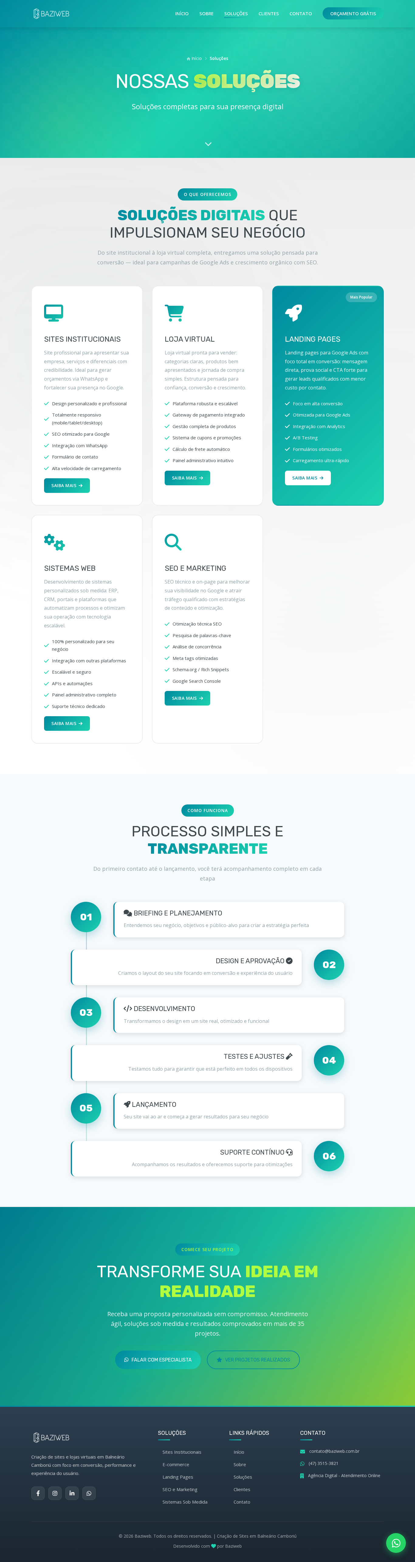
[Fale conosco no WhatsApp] (396, 1543)
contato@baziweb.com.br (334, 1451)
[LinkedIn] (72, 1493)
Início (182, 13)
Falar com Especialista (162, 1360)
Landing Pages (178, 1477)
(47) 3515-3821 (323, 1463)
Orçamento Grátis (353, 13)
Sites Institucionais (182, 1452)
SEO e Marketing (180, 1489)
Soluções (236, 13)
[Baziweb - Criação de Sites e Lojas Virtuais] (51, 13)
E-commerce (176, 1464)
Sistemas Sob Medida (185, 1502)
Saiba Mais (63, 485)
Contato (301, 13)
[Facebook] (38, 1493)
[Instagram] (55, 1493)
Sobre (206, 13)
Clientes (269, 13)
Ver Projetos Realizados (257, 1360)
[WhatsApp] (89, 1493)
